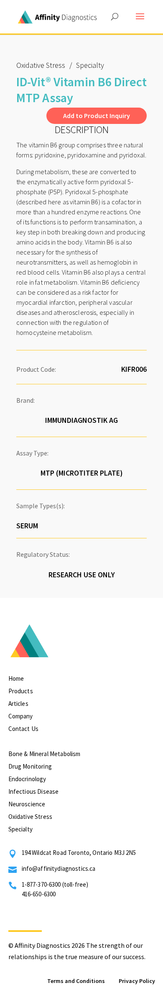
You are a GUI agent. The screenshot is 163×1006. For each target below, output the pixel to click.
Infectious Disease (33, 791)
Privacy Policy (137, 981)
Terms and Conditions (76, 981)
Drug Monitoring (30, 766)
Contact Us (23, 729)
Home (16, 678)
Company (20, 716)
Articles (18, 704)
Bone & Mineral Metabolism (44, 754)
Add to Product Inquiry (96, 115)
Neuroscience (27, 804)
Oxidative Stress (40, 65)
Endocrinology (27, 779)
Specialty (20, 829)
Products (20, 691)
